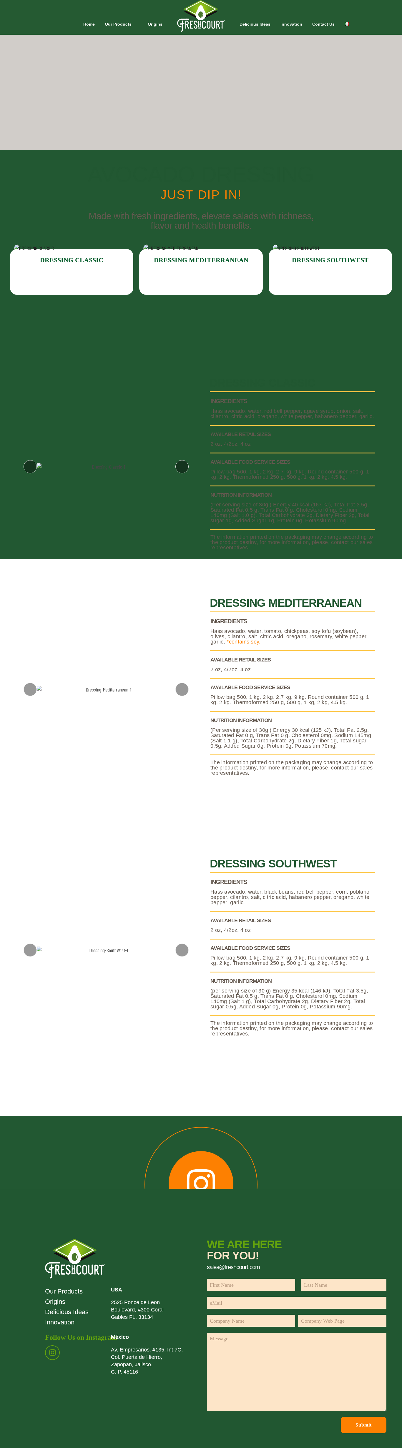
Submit (364, 1424)
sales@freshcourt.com (233, 1267)
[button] (30, 466)
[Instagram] (52, 1352)
